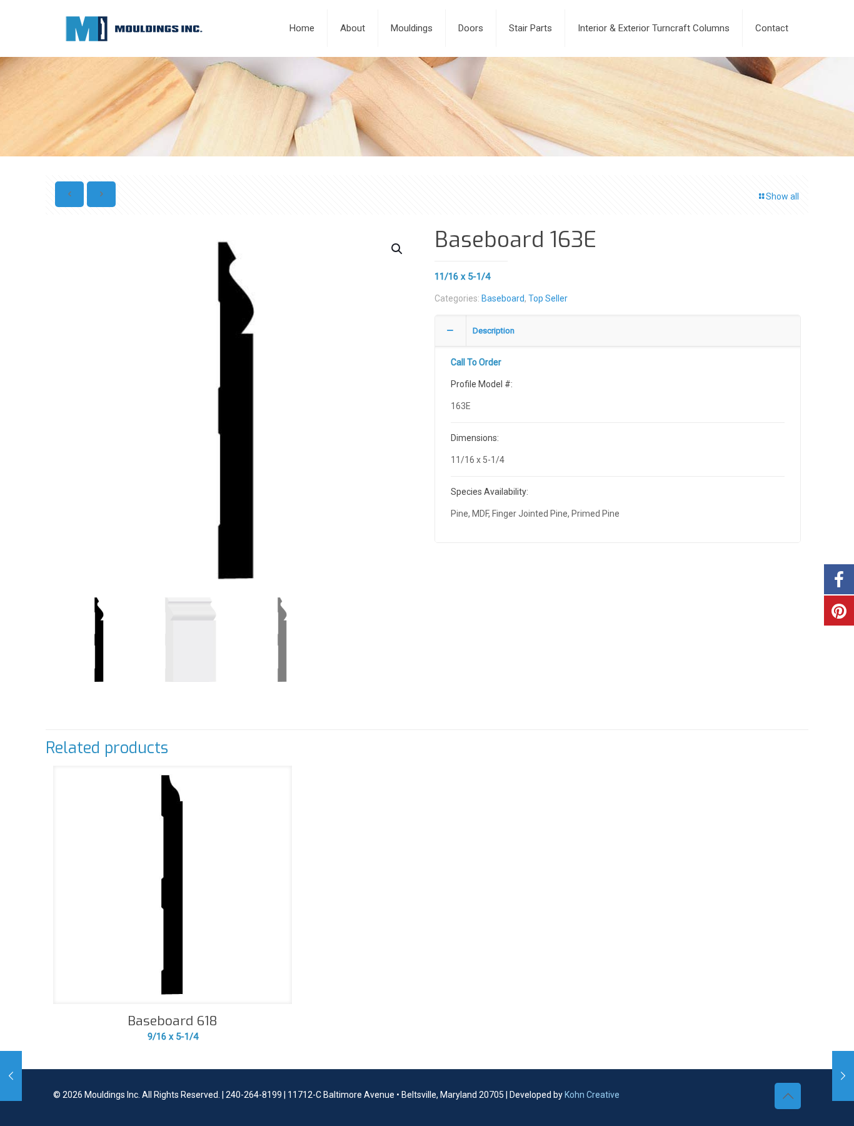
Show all (782, 196)
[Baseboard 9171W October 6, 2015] (843, 1076)
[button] (397, 248)
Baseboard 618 (173, 1021)
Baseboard (503, 298)
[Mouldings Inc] (134, 28)
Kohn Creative (592, 1095)
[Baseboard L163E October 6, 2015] (11, 1076)
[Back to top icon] (788, 1096)
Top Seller (548, 298)
